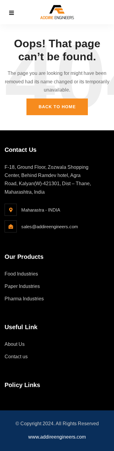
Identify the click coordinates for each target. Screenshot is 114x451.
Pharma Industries (24, 298)
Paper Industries (22, 286)
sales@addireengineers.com (49, 226)
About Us (15, 344)
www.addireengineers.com (57, 436)
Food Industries (21, 273)
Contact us (16, 356)
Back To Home (57, 106)
